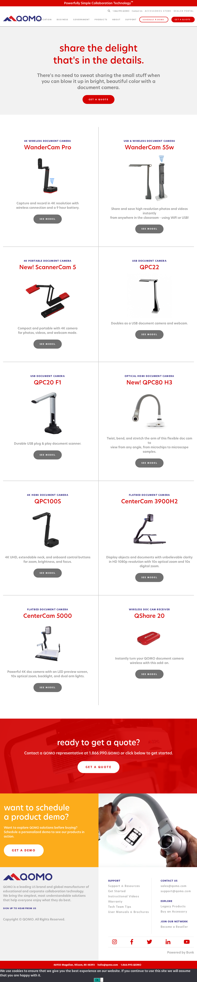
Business (62, 19)
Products (101, 19)
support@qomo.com (176, 891)
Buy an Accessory (174, 912)
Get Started (117, 891)
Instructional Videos (123, 896)
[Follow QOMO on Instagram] (114, 942)
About (116, 19)
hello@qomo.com (108, 964)
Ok (97, 980)
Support (130, 19)
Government (81, 19)
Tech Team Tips (119, 907)
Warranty (115, 902)
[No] (101, 980)
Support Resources (124, 886)
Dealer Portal (184, 11)
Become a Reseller (174, 927)
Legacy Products (173, 906)
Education (45, 19)
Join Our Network (174, 921)
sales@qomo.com (174, 886)
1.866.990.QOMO (121, 11)
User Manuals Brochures (128, 912)
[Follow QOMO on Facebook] (132, 942)
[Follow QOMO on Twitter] (149, 942)
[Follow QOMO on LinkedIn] (168, 942)
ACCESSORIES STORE (158, 11)
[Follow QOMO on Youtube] (186, 942)
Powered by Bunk (180, 952)
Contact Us (137, 11)
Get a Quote (182, 19)
